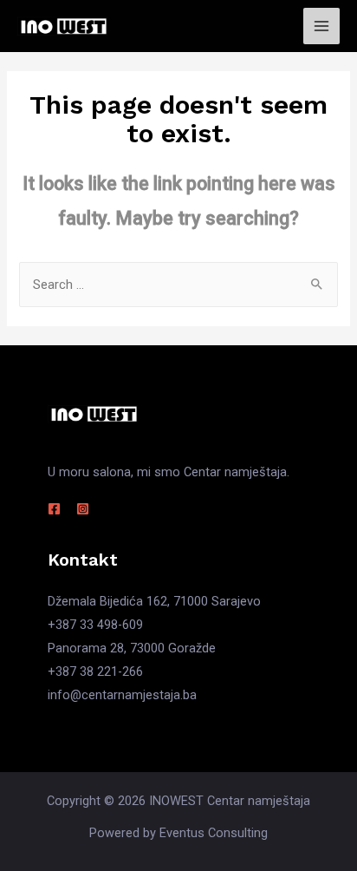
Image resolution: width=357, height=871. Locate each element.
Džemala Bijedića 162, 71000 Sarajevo (154, 601)
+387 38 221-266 (95, 671)
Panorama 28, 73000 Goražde (132, 648)
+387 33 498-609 (95, 624)
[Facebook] (54, 508)
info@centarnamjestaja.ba (122, 695)
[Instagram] (82, 508)
